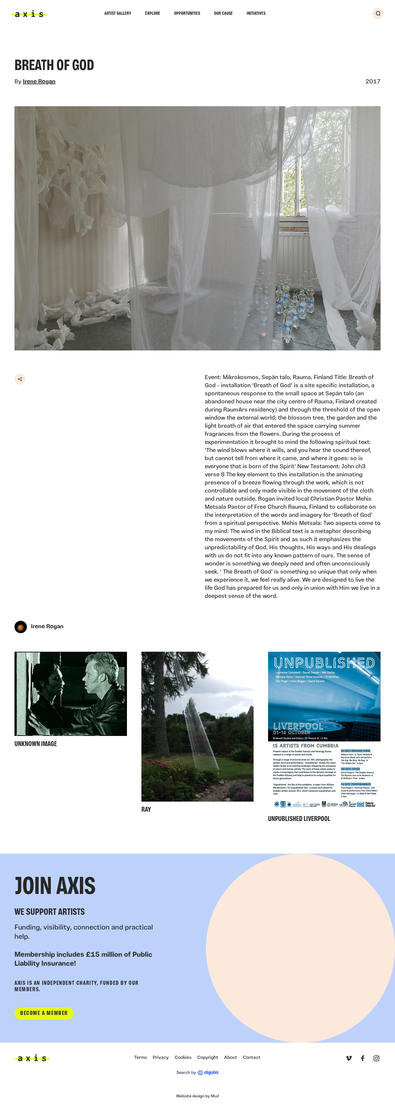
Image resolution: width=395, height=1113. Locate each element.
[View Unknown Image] (70, 701)
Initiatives (256, 13)
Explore (152, 13)
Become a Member (44, 1013)
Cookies (183, 1057)
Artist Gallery (117, 13)
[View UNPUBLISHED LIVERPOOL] (324, 739)
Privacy (161, 1057)
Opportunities (187, 13)
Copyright (207, 1057)
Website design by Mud (197, 1096)
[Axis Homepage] (29, 13)
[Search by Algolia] (197, 1072)
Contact (252, 1057)
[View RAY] (197, 734)
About (230, 1057)
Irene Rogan (39, 82)
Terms (140, 1057)
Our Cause (223, 13)
